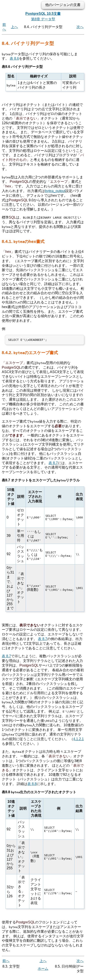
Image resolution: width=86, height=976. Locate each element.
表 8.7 (53, 463)
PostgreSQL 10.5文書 (43, 13)
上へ (14, 27)
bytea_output (55, 191)
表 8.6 (14, 58)
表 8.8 (32, 784)
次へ (80, 27)
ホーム (43, 968)
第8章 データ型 (43, 19)
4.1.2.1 (78, 739)
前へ (5, 961)
